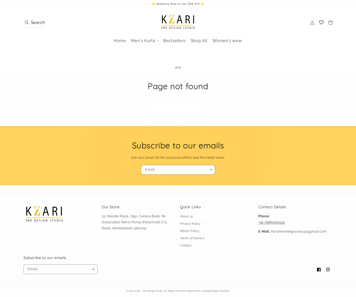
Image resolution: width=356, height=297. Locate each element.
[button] (34, 22)
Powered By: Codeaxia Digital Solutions (208, 291)
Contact (186, 245)
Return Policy (190, 231)
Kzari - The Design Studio (149, 291)
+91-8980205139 (271, 222)
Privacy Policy (190, 223)
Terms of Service (192, 238)
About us (186, 216)
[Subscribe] (210, 170)
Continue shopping (178, 107)
